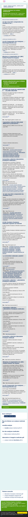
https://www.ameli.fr (10, 269)
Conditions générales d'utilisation (11, 502)
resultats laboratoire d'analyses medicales (12, 213)
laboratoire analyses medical (11, 155)
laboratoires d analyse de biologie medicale (12, 275)
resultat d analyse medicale (11, 251)
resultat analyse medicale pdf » (10, 19)
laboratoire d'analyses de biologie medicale (12, 274)
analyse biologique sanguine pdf (12, 495)
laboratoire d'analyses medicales (12, 277)
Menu (25, 1)
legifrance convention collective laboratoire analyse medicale (12, 191)
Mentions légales (10, 502)
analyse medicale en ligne (13, 402)
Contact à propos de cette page (10, 504)
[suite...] (12, 33)
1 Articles (6, 74)
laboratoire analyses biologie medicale (14, 153)
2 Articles (6, 52)
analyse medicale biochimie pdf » (10, 54)
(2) (12, 434)
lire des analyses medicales (12, 401)
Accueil (3, 502)
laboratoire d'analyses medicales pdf (13, 494)
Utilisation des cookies (19, 503)
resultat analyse (7, 425)
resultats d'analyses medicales (11, 250)
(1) (13, 440)
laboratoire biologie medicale (11, 156)
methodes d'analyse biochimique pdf (13, 497)
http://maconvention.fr (11, 334)
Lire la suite (5, 116)
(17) (13, 428)
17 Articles (6, 35)
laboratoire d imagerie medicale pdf (13, 437)
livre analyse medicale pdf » (9, 39)
